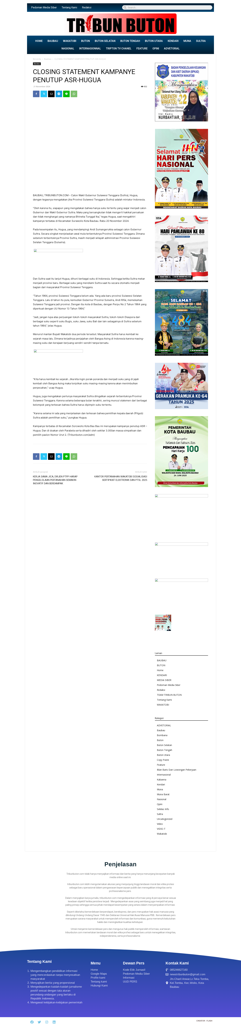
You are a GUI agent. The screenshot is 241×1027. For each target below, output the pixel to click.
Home (160, 670)
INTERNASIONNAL (90, 48)
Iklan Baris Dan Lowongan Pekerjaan (176, 769)
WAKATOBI (69, 41)
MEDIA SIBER (164, 680)
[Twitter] (43, 94)
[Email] (51, 94)
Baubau (47, 59)
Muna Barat (163, 794)
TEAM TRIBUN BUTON (169, 694)
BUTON (85, 41)
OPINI (155, 48)
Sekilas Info (163, 809)
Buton (160, 740)
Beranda (37, 59)
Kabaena (161, 779)
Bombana (162, 735)
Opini (159, 804)
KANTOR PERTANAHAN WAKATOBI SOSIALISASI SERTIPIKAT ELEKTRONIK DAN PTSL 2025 (120, 478)
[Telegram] (59, 94)
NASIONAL (67, 48)
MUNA (187, 41)
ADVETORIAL (172, 48)
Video (160, 823)
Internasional (164, 774)
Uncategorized (164, 818)
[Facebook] (36, 94)
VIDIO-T (161, 828)
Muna (160, 789)
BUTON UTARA (154, 41)
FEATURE (142, 48)
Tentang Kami (69, 7)
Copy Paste (163, 759)
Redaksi (86, 7)
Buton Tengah (164, 750)
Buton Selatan (164, 745)
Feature (161, 764)
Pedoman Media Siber (44, 7)
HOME (39, 41)
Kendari (161, 784)
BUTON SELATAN (105, 41)
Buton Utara (163, 754)
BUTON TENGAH (130, 41)
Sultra (160, 814)
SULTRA (201, 41)
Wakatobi (162, 833)
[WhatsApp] (74, 94)
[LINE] (66, 94)
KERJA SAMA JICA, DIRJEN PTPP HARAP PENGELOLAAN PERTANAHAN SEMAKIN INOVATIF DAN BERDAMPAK (55, 480)
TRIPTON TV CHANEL (118, 48)
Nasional (161, 799)
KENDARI (173, 41)
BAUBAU (53, 41)
